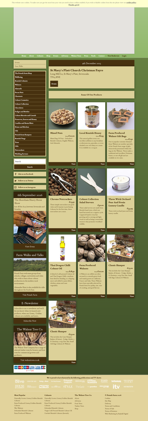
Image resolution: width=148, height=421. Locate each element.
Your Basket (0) (113, 56)
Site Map (108, 401)
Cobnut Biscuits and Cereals (25, 115)
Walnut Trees (76, 56)
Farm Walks (19, 66)
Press (86, 56)
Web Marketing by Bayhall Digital (116, 413)
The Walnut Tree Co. (83, 395)
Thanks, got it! (73, 5)
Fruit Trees (78, 403)
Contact (102, 56)
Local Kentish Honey (90, 132)
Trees (17, 142)
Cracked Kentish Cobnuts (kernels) (57, 413)
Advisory (64, 56)
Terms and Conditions (112, 406)
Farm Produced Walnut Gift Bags (117, 134)
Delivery (108, 403)
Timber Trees (79, 406)
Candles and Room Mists (24, 123)
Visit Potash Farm (30, 294)
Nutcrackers (19, 150)
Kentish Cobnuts (21, 81)
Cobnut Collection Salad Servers (89, 200)
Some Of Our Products (91, 94)
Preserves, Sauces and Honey (26, 119)
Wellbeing (19, 77)
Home (24, 56)
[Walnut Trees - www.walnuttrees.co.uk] (30, 338)
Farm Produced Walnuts (87, 266)
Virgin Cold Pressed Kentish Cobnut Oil (58, 410)
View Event (30, 246)
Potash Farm (112, 395)
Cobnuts (40, 56)
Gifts (17, 146)
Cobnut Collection (22, 104)
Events (55, 56)
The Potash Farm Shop (23, 73)
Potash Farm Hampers (23, 134)
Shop (48, 56)
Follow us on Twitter (25, 180)
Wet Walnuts (18, 408)
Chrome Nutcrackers (61, 199)
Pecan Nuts (19, 92)
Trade (93, 56)
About (31, 56)
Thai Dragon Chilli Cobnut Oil (60, 266)
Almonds (18, 88)
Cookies (107, 398)
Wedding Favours (21, 154)
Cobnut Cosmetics (22, 100)
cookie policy (131, 2)
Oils (16, 131)
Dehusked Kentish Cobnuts (23, 410)
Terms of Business (111, 411)
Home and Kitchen (22, 127)
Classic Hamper (117, 265)
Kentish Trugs (20, 138)
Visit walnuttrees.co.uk (29, 360)
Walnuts (18, 84)
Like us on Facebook (25, 174)
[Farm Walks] (30, 264)
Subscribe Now (30, 320)
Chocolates (19, 108)
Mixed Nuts (56, 132)
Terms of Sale (109, 408)
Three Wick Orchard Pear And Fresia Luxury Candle (120, 202)
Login (124, 56)
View (73, 164)
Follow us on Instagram (27, 187)
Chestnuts (19, 96)
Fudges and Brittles (22, 111)
